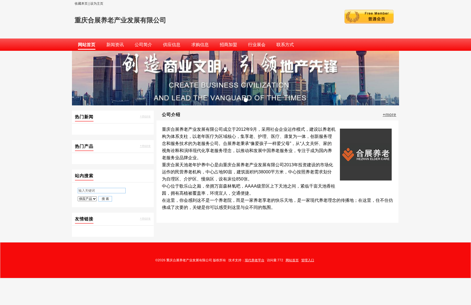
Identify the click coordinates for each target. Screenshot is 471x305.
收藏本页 (81, 3)
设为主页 (96, 3)
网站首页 (292, 260)
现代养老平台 (254, 260)
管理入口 (307, 260)
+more (145, 116)
